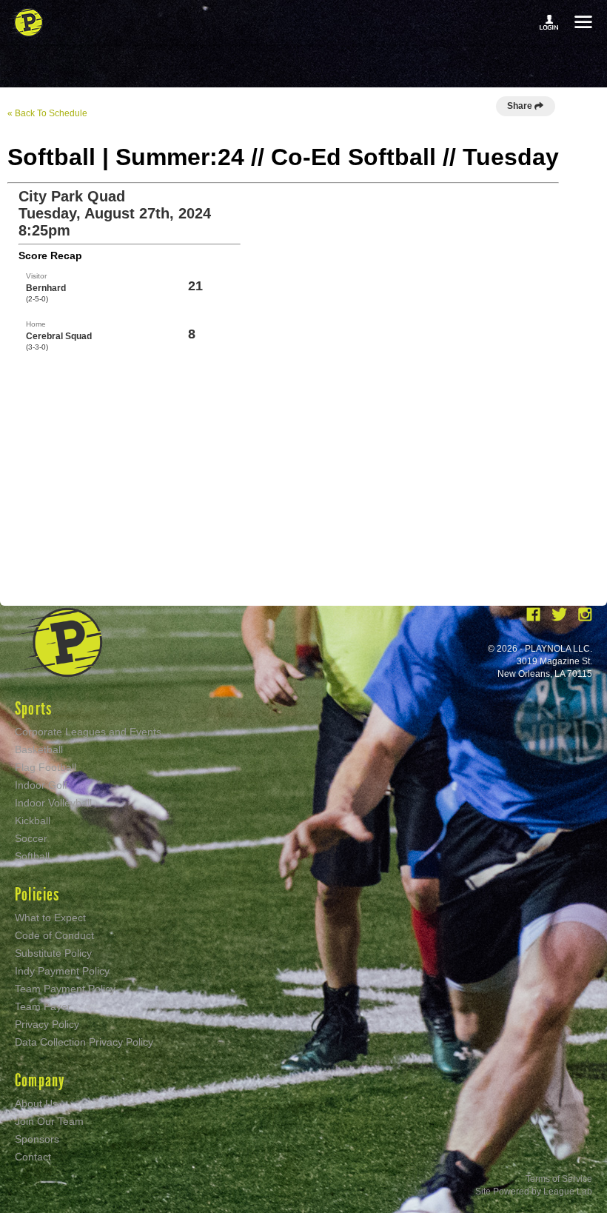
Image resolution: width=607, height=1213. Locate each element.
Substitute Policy (53, 953)
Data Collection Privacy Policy (84, 1042)
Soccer (31, 838)
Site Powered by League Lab (533, 1191)
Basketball (39, 749)
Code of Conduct (54, 935)
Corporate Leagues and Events (88, 732)
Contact (33, 1157)
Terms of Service (559, 1179)
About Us (36, 1103)
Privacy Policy (47, 1024)
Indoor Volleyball (53, 803)
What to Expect (50, 917)
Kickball (32, 820)
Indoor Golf (41, 785)
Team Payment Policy (65, 989)
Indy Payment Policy (62, 971)
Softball (32, 856)
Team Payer (43, 1006)
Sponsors (37, 1139)
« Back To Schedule (47, 113)
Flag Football (45, 767)
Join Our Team (49, 1121)
